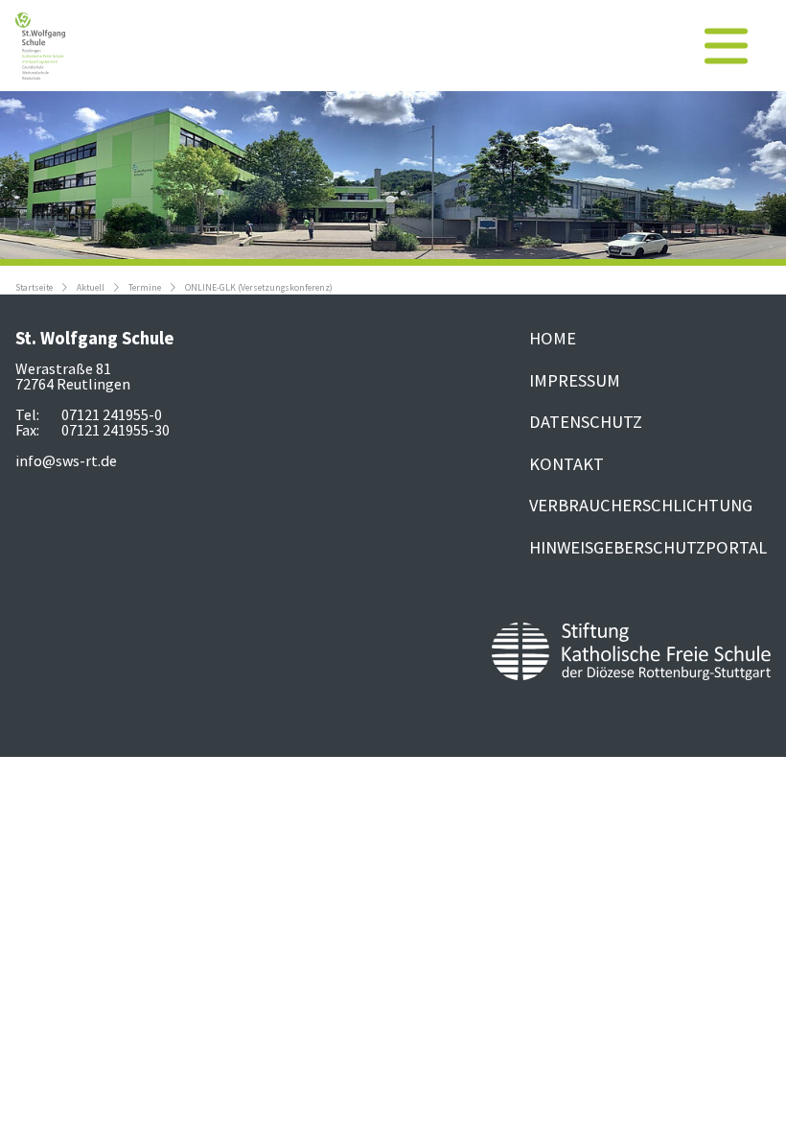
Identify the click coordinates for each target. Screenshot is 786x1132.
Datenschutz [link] (585, 422)
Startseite (34, 288)
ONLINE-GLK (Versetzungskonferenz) (259, 288)
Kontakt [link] (566, 464)
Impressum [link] (574, 380)
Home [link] (552, 338)
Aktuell (90, 288)
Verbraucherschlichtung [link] (640, 505)
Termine (144, 288)
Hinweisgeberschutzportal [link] (648, 547)
